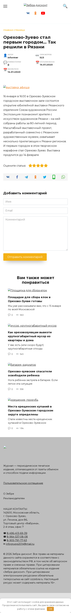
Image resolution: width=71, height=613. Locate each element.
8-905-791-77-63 (17, 540)
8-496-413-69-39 (17, 533)
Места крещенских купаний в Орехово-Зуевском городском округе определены (30, 410)
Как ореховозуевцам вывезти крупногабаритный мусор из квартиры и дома (30, 336)
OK (50, 609)
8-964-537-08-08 (17, 536)
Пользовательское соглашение (23, 483)
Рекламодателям (14, 498)
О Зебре (8, 493)
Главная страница (14, 30)
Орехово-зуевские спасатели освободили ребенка (30, 373)
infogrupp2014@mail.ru (20, 543)
